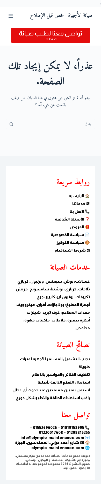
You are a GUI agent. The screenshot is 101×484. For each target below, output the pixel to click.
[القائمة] (11, 15)
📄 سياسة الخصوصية (70, 234)
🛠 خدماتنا (81, 203)
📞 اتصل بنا (80, 211)
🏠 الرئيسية (79, 196)
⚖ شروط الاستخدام (72, 250)
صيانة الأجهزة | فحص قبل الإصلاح (61, 15)
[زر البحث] (11, 124)
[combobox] (55, 124)
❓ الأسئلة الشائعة (72, 219)
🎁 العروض (80, 227)
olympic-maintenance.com (57, 447)
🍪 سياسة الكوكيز (73, 242)
